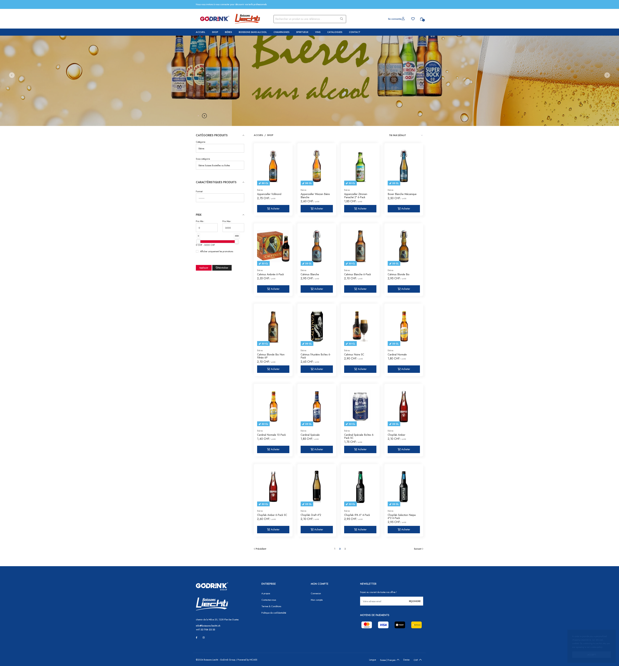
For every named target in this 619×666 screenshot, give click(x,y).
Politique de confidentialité (273, 612)
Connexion (316, 593)
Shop (215, 32)
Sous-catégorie (203, 158)
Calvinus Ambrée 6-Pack (270, 274)
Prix (198, 215)
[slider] (198, 241)
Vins (317, 32)
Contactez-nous (268, 599)
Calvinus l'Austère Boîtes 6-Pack (316, 356)
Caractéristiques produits (216, 182)
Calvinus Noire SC (354, 354)
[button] (12, 75)
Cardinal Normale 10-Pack (271, 435)
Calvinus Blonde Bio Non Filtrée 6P (271, 356)
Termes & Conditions (271, 606)
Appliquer (203, 267)
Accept (591, 654)
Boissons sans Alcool (253, 32)
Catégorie (200, 142)
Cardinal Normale (397, 354)
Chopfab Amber (396, 435)
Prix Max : (227, 221)
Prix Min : (200, 221)
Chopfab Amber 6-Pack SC (272, 515)
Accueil (200, 32)
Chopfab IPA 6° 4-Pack (357, 515)
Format (199, 191)
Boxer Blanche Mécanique (402, 194)
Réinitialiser (223, 267)
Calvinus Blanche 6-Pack (357, 274)
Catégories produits (212, 135)
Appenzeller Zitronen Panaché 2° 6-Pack (355, 195)
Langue (372, 659)
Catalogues (334, 32)
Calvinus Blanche (310, 274)
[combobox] (305, 19)
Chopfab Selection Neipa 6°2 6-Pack (402, 516)
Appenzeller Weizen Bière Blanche (315, 195)
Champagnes (281, 32)
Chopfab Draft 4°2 (311, 515)
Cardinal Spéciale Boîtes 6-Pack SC (359, 436)
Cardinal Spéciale (310, 435)
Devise (406, 659)
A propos (265, 593)
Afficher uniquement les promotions (216, 251)
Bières (228, 32)
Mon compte (317, 599)
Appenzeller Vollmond (269, 194)
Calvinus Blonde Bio (398, 274)
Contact (354, 32)
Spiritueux (302, 32)
